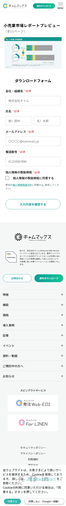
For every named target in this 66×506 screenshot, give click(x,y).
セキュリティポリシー (33, 447)
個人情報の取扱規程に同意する (33, 178)
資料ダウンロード (44, 6)
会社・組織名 (18, 91)
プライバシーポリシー (33, 453)
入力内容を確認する (33, 204)
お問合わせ (17, 278)
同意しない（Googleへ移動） (44, 501)
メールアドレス (20, 131)
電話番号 (15, 152)
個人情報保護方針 (22, 185)
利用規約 (33, 459)
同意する (12, 501)
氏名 (12, 111)
